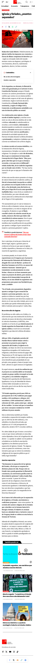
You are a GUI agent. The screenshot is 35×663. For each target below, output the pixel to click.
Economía (6, 562)
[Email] (18, 660)
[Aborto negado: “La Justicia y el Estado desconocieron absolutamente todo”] (17, 583)
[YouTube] (10, 651)
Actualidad (6, 10)
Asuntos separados (10, 80)
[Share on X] (9, 26)
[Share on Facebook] (5, 26)
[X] (6, 651)
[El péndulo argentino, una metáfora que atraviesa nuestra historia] (17, 554)
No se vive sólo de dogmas (12, 76)
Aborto (5, 620)
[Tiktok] (17, 651)
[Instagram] (14, 651)
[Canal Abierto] (17, 2)
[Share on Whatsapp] (12, 26)
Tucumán (5, 591)
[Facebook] (3, 651)
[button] (3, 2)
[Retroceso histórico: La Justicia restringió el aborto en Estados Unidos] (17, 612)
